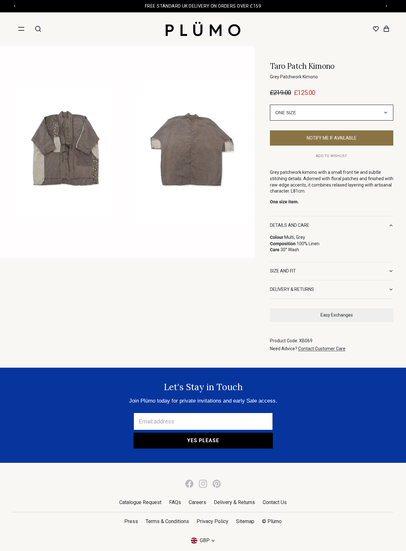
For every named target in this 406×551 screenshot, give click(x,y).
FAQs (175, 502)
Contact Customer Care (321, 348)
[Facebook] (189, 484)
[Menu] (21, 28)
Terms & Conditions (167, 521)
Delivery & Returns (234, 502)
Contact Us (275, 502)
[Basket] (386, 29)
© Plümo (272, 521)
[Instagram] (203, 484)
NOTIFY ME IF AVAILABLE (332, 138)
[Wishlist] (375, 29)
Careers (197, 502)
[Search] (38, 29)
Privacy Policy (212, 521)
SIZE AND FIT (283, 270)
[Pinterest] (217, 484)
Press (131, 521)
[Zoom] (63, 152)
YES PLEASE (203, 440)
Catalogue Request (140, 502)
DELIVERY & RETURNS (292, 289)
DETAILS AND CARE (289, 225)
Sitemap (245, 521)
